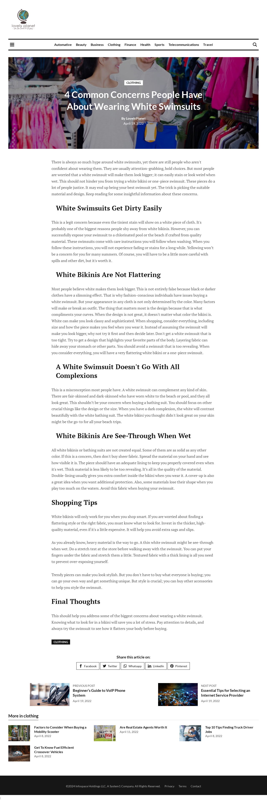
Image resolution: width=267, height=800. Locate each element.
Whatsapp (135, 666)
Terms (182, 786)
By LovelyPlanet (133, 118)
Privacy (169, 786)
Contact (196, 786)
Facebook (90, 666)
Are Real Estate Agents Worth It (143, 727)
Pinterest (181, 666)
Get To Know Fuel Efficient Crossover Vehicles (54, 749)
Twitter (112, 666)
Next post (209, 685)
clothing (133, 82)
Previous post (84, 685)
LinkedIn (158, 666)
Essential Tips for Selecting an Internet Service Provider (225, 692)
